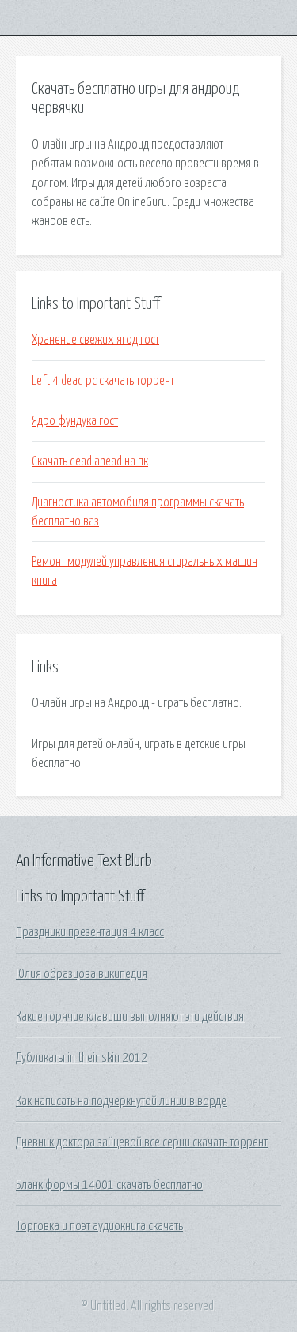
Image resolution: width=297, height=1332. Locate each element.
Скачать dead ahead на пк (90, 461)
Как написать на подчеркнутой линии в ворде (121, 1101)
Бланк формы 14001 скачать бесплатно (109, 1185)
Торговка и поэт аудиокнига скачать (99, 1226)
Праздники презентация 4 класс (90, 932)
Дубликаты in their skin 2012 (81, 1058)
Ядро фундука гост (75, 421)
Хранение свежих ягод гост (95, 339)
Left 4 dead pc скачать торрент (103, 380)
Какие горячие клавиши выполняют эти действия (130, 1016)
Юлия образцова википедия (81, 974)
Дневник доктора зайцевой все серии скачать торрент (142, 1142)
